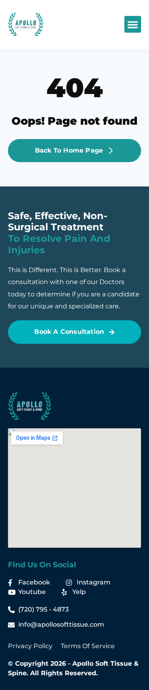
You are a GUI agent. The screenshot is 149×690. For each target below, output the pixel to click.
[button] (132, 24)
